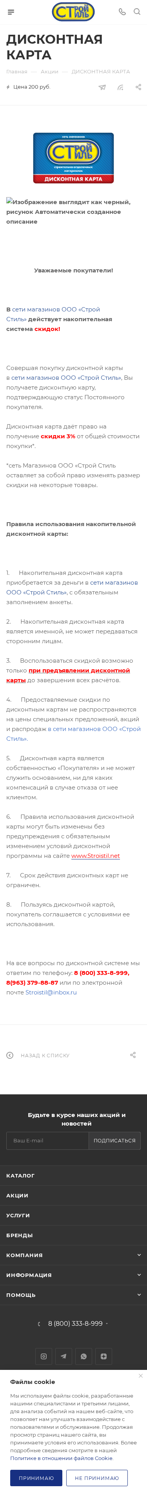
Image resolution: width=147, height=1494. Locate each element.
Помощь (21, 1295)
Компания (24, 1255)
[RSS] (120, 87)
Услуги (18, 1215)
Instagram (43, 1356)
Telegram (63, 1356)
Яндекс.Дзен (103, 1356)
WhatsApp (83, 1356)
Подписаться (115, 1141)
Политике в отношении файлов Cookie (61, 1458)
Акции (17, 1195)
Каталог (20, 1175)
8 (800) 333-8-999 (75, 1324)
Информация (29, 1275)
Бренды (19, 1235)
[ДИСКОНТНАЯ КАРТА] (73, 158)
